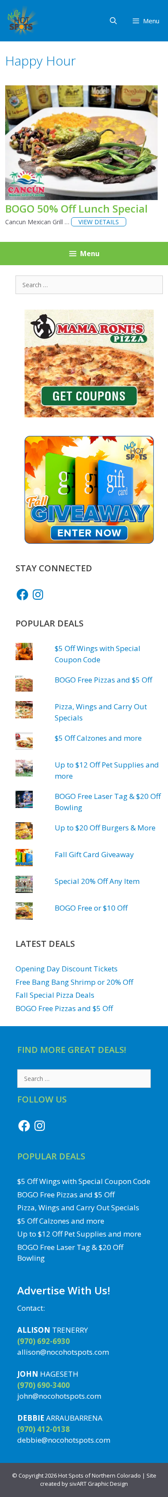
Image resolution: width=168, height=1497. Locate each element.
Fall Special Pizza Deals (55, 995)
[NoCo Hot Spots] (21, 20)
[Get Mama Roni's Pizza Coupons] (89, 415)
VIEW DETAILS (98, 222)
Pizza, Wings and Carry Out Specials (78, 1207)
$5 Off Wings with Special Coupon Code (83, 1181)
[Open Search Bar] (113, 20)
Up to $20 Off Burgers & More (105, 828)
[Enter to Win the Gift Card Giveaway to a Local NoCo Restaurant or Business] (89, 541)
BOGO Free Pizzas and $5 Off (103, 680)
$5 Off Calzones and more (98, 738)
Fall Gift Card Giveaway (94, 854)
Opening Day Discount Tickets (67, 969)
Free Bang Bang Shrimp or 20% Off (74, 982)
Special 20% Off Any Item (97, 881)
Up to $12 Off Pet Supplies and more (79, 1234)
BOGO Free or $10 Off (91, 908)
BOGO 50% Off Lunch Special (76, 208)
